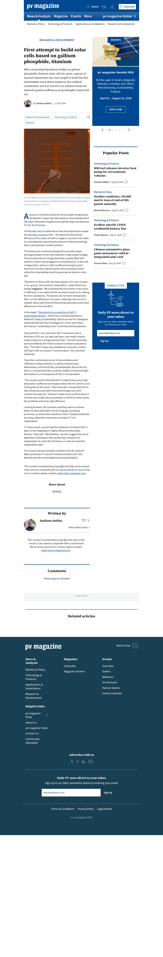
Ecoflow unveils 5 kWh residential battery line (110, 226)
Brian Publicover (102, 210)
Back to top (123, 646)
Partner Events (111, 688)
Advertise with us (81, 755)
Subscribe (70, 666)
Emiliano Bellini (44, 103)
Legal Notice (104, 809)
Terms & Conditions (62, 809)
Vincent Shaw (100, 263)
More (88, 16)
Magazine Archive (74, 671)
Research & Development (121, 24)
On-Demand (109, 682)
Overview (107, 666)
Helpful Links (35, 706)
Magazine (61, 16)
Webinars (107, 677)
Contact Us (32, 733)
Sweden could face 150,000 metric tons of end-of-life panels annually (112, 200)
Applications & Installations (90, 24)
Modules (30, 122)
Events (76, 16)
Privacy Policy (86, 809)
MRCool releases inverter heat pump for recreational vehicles (115, 171)
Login (113, 6)
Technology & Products (60, 24)
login (54, 578)
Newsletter (104, 7)
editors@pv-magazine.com (71, 473)
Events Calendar (112, 693)
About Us (31, 723)
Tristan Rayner (101, 235)
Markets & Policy (36, 24)
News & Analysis (39, 16)
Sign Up (104, 341)
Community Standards (32, 741)
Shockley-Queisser (38, 235)
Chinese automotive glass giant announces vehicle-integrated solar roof (112, 253)
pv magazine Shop (33, 715)
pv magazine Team (36, 728)
